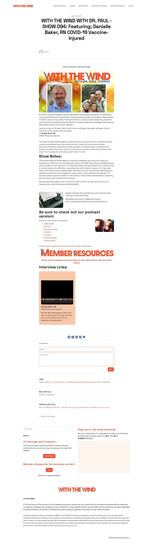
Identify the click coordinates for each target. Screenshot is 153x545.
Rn (52, 382)
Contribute (49, 456)
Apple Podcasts (50, 238)
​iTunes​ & (47, 235)
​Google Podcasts (51, 229)
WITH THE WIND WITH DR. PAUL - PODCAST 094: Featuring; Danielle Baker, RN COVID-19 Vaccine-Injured (74, 407)
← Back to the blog (47, 416)
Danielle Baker (44, 382)
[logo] (22, 6)
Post (111, 369)
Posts (46, 52)
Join (49, 470)
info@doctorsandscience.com (67, 525)
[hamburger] (35, 6)
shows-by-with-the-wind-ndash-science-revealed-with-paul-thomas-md (82, 382)
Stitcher (47, 226)
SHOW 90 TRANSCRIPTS (47, 395)
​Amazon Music (49, 240)
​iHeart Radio (49, 223)
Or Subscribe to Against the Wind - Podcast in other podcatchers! (65, 246)
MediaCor (126, 538)
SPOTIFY (47, 232)
